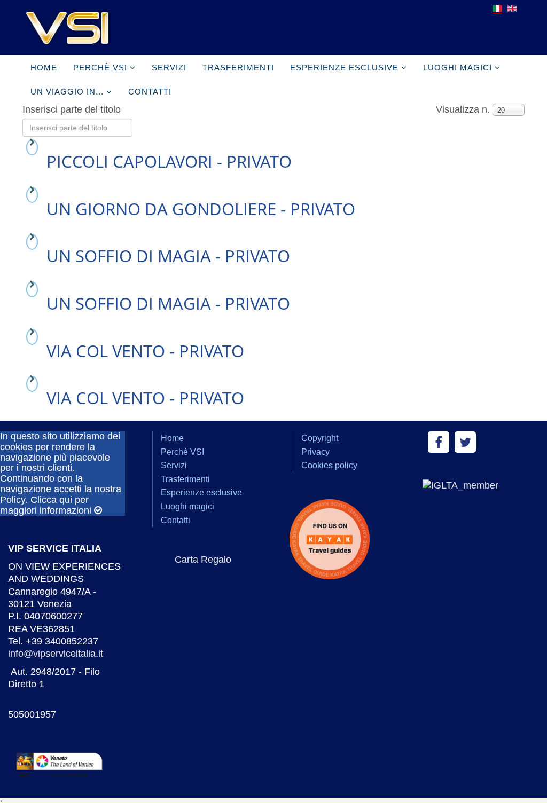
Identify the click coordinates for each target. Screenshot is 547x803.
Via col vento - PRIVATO (145, 351)
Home (43, 67)
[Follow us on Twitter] (465, 442)
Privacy (315, 451)
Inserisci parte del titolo (72, 109)
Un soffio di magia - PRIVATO (168, 256)
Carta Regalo (203, 559)
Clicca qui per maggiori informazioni (45, 505)
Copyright (319, 438)
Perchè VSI (100, 67)
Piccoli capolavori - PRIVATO (169, 161)
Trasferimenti (238, 67)
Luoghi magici (457, 67)
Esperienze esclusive (344, 67)
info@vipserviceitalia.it (55, 653)
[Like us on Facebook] (438, 442)
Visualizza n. (463, 109)
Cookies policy (329, 465)
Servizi (169, 67)
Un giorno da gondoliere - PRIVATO (200, 209)
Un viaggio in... (67, 91)
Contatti (149, 91)
